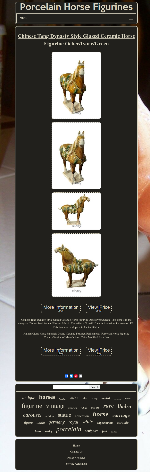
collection (82, 416)
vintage (55, 405)
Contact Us (76, 451)
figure (28, 422)
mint (74, 397)
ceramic (123, 422)
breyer (127, 398)
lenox (38, 431)
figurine (31, 405)
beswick (72, 407)
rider (84, 398)
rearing (48, 431)
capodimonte (105, 422)
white (87, 421)
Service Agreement (76, 463)
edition (50, 416)
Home (76, 445)
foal (104, 431)
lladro (124, 406)
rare (109, 405)
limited (106, 398)
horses (47, 397)
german (117, 399)
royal (73, 421)
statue (64, 415)
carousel (32, 415)
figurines (62, 399)
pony (94, 398)
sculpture (91, 431)
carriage (121, 415)
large (95, 407)
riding (84, 407)
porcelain (68, 429)
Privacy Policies (76, 457)
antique (28, 397)
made (41, 422)
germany (57, 422)
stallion (114, 432)
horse (101, 414)
